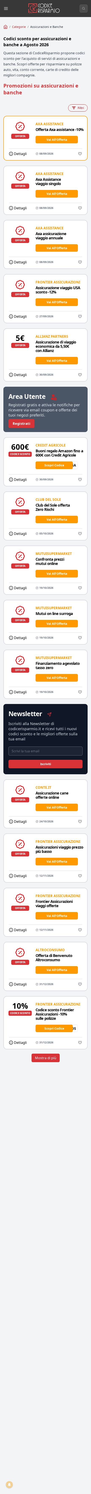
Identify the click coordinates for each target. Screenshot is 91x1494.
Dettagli (20, 153)
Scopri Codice (54, 465)
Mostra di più (45, 1058)
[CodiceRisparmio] (5, 27)
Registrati (21, 423)
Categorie (19, 27)
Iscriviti (45, 764)
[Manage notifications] (9, 1484)
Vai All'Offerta (57, 140)
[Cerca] (84, 8)
